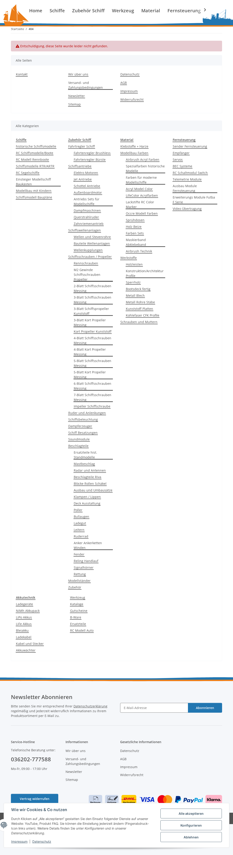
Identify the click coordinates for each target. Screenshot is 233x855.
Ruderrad (81, 536)
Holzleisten (134, 264)
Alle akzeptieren (191, 813)
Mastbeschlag (84, 464)
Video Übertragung (187, 208)
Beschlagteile (78, 446)
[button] (202, 10)
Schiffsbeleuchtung (83, 419)
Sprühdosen (135, 220)
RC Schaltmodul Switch (190, 173)
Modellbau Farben (134, 153)
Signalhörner (84, 567)
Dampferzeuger (80, 426)
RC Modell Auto (82, 630)
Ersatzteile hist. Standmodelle (85, 454)
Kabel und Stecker (30, 643)
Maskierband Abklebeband (136, 242)
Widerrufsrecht (132, 99)
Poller (78, 510)
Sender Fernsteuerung (190, 146)
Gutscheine (78, 611)
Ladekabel (23, 637)
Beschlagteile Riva (87, 477)
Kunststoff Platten (139, 309)
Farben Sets (135, 233)
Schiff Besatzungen (83, 432)
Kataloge (76, 604)
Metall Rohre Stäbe (140, 302)
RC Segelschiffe (27, 173)
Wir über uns (78, 74)
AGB (123, 82)
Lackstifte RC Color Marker (140, 204)
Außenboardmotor (88, 192)
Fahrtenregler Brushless (92, 153)
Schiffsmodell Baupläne (34, 197)
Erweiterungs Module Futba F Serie (194, 199)
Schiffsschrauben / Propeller (90, 256)
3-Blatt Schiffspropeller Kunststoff (91, 311)
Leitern (79, 530)
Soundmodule (79, 439)
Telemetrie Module (187, 179)
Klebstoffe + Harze (134, 146)
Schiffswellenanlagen (84, 230)
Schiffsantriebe (79, 166)
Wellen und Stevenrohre (92, 237)
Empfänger (181, 153)
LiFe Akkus (24, 624)
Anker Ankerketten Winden (88, 545)
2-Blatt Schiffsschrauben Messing (92, 288)
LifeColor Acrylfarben (142, 195)
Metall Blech (135, 295)
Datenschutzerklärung (90, 706)
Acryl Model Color (139, 189)
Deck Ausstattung (87, 503)
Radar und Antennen (90, 470)
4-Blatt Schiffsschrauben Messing (92, 340)
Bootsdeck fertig (138, 289)
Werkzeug (77, 597)
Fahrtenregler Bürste (90, 159)
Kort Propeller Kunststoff (92, 331)
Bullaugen (81, 516)
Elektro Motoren (86, 173)
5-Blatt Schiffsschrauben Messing (92, 363)
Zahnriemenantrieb (89, 223)
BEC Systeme (182, 166)
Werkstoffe (128, 258)
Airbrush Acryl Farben (142, 159)
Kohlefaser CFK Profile (142, 315)
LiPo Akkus (24, 617)
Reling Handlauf (86, 561)
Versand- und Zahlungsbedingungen (85, 85)
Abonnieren (205, 708)
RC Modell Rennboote (32, 159)
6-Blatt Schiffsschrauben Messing (92, 385)
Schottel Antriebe (87, 186)
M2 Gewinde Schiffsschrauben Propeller (87, 275)
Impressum (19, 841)
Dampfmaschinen (87, 210)
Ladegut (80, 523)
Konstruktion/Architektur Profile (145, 273)
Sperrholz (133, 282)
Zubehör (74, 587)
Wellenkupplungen (88, 250)
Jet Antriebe (83, 179)
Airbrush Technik (139, 251)
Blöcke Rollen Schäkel (90, 483)
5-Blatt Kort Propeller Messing (90, 374)
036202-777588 (31, 759)
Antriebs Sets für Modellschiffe (86, 201)
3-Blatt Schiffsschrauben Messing (92, 299)
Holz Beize (134, 226)
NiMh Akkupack (28, 611)
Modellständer (79, 580)
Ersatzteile (78, 624)
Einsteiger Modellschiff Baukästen (33, 181)
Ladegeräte (24, 604)
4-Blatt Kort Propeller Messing (90, 351)
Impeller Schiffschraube (92, 406)
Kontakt (22, 74)
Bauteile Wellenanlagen (92, 243)
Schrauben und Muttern (138, 322)
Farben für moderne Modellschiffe (141, 179)
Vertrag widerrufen (34, 799)
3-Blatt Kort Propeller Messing (90, 322)
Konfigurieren (191, 825)
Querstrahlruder (86, 217)
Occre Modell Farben (142, 213)
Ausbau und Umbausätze (93, 490)
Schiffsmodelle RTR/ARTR (35, 166)
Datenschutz (41, 841)
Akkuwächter (25, 650)
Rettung (80, 574)
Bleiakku (22, 630)
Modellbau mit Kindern (33, 191)
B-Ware (75, 617)
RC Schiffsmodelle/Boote (34, 153)
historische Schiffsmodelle (36, 146)
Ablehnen (191, 837)
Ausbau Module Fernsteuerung (185, 188)
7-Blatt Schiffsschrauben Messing (92, 397)
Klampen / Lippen (87, 497)
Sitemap (74, 104)
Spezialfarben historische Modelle (145, 168)
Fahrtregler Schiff (81, 146)
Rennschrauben (86, 263)
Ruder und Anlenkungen (87, 413)
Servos (178, 159)
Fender (79, 554)
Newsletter (76, 96)
